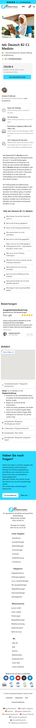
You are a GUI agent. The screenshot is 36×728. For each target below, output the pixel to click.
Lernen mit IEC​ (16, 608)
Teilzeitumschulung (17, 624)
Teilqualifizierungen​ (18, 589)
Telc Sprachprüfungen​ (19, 585)
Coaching (15, 554)
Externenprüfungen (18, 593)
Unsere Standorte (18, 667)
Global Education (17, 628)
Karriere (15, 651)
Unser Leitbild (16, 612)
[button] (23, 7)
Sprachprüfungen (18, 542)
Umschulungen (17, 550)
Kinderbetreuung (18, 558)
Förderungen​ (15, 616)
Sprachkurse (16, 538)
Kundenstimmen (17, 659)
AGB (13, 647)
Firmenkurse (16, 562)
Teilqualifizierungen (18, 620)
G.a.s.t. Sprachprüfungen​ (20, 581)
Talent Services (16, 632)
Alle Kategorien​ (17, 597)
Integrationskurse (18, 573)
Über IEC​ (15, 643)
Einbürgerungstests (18, 577)
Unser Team (16, 663)
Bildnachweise (17, 655)
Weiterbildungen (18, 546)
